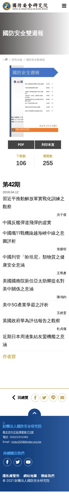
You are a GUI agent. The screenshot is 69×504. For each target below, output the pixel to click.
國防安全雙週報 (35, 59)
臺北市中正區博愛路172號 (18, 432)
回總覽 (23, 397)
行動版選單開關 (64, 6)
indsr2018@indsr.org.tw (26, 442)
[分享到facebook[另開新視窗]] (7, 462)
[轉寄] (62, 398)
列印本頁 (48, 144)
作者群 (9, 356)
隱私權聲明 (11, 476)
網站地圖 (30, 476)
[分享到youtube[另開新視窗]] (28, 462)
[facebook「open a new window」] (35, 398)
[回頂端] (34, 415)
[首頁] (6, 59)
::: (4, 59)
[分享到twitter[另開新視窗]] (18, 462)
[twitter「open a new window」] (44, 398)
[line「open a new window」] (53, 397)
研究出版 (17, 59)
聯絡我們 (47, 476)
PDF (21, 144)
